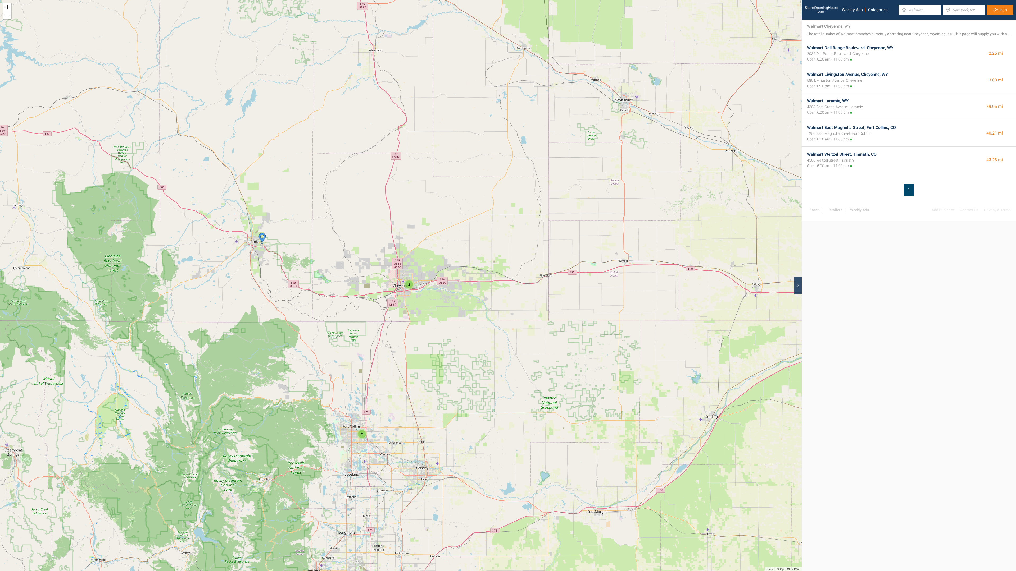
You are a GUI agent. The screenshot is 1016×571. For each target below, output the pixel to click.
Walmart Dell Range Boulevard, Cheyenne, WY (850, 47)
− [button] (7, 15)
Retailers (834, 210)
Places (813, 210)
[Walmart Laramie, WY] (262, 238)
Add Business (943, 210)
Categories (878, 9)
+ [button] (7, 7)
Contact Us (969, 210)
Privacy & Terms (997, 210)
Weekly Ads (852, 9)
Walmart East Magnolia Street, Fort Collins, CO (851, 127)
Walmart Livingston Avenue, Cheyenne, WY (847, 74)
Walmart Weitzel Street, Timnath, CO (842, 154)
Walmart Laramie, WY (828, 100)
